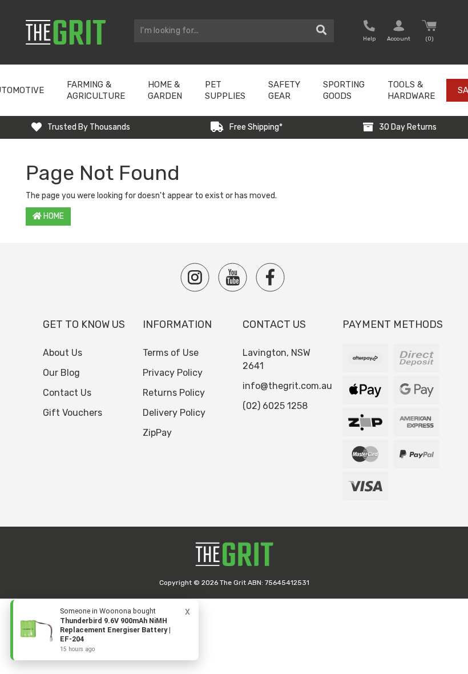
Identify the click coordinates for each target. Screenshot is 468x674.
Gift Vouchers (72, 412)
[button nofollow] (369, 32)
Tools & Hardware (411, 90)
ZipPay (157, 432)
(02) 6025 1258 (275, 405)
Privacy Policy (173, 372)
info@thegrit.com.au (287, 385)
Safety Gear (284, 90)
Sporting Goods (344, 90)
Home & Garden (165, 90)
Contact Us (67, 392)
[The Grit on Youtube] (232, 277)
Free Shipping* (256, 127)
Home (53, 216)
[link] (104, 630)
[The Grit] (234, 557)
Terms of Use (171, 352)
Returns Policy (174, 392)
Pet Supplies (225, 90)
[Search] (321, 30)
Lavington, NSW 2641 (276, 359)
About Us (62, 352)
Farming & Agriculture (96, 90)
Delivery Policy (174, 412)
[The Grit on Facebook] (270, 277)
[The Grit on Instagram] (194, 277)
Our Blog (61, 372)
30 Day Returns (408, 127)
